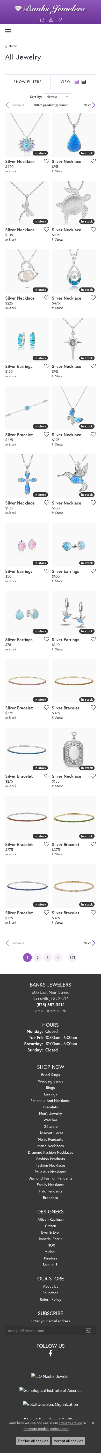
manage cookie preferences (46, 1429)
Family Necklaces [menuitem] (50, 1184)
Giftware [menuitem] (50, 1126)
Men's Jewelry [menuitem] (50, 1113)
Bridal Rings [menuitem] (50, 1074)
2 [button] (38, 957)
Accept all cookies (68, 1441)
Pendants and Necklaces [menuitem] (50, 1100)
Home (13, 46)
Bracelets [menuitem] (50, 1106)
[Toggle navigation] (8, 31)
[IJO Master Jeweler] (50, 1376)
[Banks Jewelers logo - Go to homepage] (50, 8)
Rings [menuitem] (50, 1087)
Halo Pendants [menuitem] (50, 1191)
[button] (41, 20)
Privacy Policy (70, 1423)
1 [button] (29, 957)
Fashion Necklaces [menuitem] (50, 1165)
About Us (50, 1286)
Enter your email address (50, 1320)
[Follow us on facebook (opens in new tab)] (51, 1353)
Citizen (50, 1225)
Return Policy (50, 1299)
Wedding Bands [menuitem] (50, 1081)
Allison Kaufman (51, 1219)
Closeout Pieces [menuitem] (50, 1132)
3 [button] (48, 957)
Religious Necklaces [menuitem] (51, 1171)
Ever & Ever (50, 1232)
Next (87, 105)
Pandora (50, 1258)
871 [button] (72, 957)
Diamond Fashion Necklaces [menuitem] (50, 1152)
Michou (50, 1251)
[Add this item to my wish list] (45, 161)
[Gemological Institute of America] (50, 1390)
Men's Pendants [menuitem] (50, 1139)
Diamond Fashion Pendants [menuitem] (50, 1178)
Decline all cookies (33, 1441)
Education (50, 1292)
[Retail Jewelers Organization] (50, 1404)
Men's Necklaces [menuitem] (50, 1145)
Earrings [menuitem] (50, 1094)
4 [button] (58, 957)
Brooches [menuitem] (50, 1197)
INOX (50, 1245)
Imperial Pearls (50, 1238)
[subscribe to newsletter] (89, 1330)
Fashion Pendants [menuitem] (50, 1158)
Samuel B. (50, 1264)
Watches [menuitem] (50, 1119)
